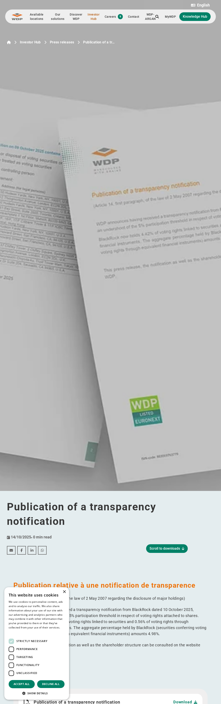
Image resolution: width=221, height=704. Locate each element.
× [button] (64, 591)
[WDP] (17, 16)
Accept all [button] (22, 684)
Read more (15, 632)
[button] (200, 5)
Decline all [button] (51, 684)
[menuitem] (11, 550)
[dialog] (36, 643)
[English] (9, 42)
